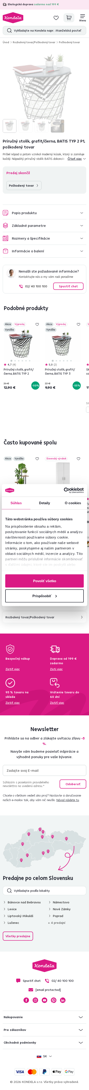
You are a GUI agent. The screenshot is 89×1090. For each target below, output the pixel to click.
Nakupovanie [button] (13, 1017)
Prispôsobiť (41, 596)
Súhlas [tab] (16, 503)
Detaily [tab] (44, 503)
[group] (44, 91)
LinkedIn (62, 1000)
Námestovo (61, 902)
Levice (12, 909)
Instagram (35, 1000)
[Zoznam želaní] (56, 17)
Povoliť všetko (44, 581)
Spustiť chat (68, 286)
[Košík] (68, 17)
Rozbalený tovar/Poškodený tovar (34, 42)
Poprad (58, 915)
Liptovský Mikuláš (20, 915)
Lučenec (13, 922)
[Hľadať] (8, 30)
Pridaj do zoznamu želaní (37, 324)
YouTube (44, 1000)
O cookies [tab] (73, 503)
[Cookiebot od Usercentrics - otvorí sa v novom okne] (64, 490)
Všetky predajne (17, 936)
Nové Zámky (62, 909)
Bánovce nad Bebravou (24, 902)
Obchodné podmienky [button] (20, 1042)
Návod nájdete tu (67, 800)
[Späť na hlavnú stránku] (13, 17)
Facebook (26, 1000)
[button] (44, 213)
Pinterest (53, 1000)
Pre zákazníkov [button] (15, 1030)
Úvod (6, 42)
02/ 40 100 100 (36, 286)
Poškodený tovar (69, 42)
